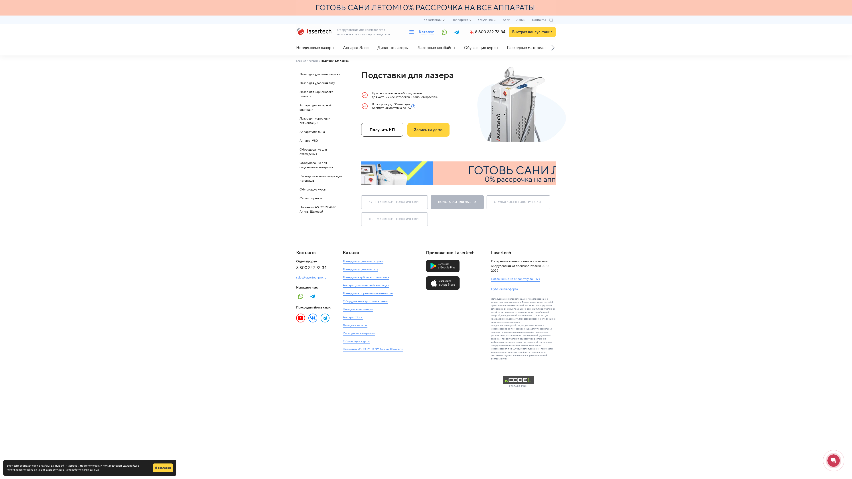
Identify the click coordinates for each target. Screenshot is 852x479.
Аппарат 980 (309, 141)
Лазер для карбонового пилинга (316, 94)
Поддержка (460, 20)
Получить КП (382, 129)
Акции (520, 20)
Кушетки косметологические (394, 202)
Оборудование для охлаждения (313, 152)
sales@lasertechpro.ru (311, 278)
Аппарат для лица (312, 132)
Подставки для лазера (457, 202)
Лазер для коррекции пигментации (315, 121)
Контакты (539, 20)
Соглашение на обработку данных (515, 279)
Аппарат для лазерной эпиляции (315, 107)
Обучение (485, 20)
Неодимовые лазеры (315, 47)
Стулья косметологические (518, 202)
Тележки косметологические (394, 219)
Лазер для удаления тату (317, 83)
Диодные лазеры (392, 47)
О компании (433, 20)
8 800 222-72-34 (490, 32)
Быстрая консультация (532, 31)
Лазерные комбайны (436, 47)
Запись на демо (428, 129)
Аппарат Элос (356, 47)
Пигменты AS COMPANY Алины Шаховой (318, 209)
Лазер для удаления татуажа (320, 74)
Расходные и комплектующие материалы (321, 178)
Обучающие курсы (481, 47)
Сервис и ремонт (312, 198)
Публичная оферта (504, 289)
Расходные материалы (527, 47)
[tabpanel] (458, 173)
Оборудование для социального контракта (316, 165)
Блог (506, 20)
